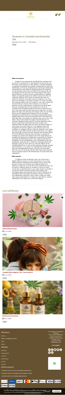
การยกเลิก (3, 364)
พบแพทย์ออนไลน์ (5, 353)
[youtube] (55, 349)
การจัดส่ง (3, 361)
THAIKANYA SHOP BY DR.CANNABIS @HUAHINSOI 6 (14, 376)
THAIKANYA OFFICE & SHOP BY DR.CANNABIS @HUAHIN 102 (16, 370)
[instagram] (52, 349)
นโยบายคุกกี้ (41, 392)
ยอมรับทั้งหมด (56, 391)
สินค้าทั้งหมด (4, 350)
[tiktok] (52, 352)
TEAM (2, 341)
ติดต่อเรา (3, 344)
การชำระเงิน (3, 356)
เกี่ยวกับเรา (3, 336)
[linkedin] (49, 352)
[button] (47, 15)
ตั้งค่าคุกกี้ (47, 391)
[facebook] (49, 349)
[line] (58, 349)
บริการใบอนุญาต (4, 358)
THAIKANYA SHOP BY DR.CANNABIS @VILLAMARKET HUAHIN (16, 373)
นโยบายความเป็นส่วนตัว (30, 392)
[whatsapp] (61, 349)
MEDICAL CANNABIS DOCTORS (9, 338)
